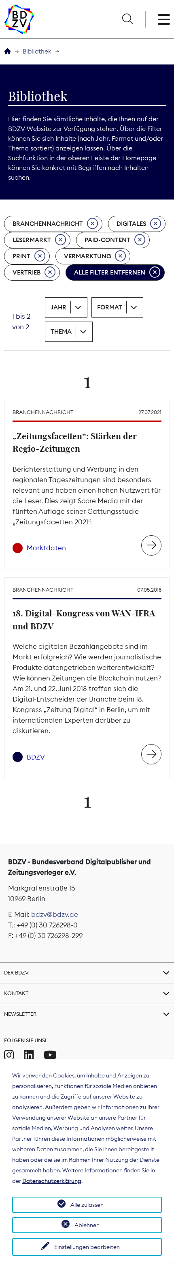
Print (21, 256)
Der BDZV (16, 972)
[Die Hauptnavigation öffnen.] (164, 19)
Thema (61, 331)
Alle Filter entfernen (109, 272)
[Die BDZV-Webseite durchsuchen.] (127, 19)
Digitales (131, 223)
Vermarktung (87, 256)
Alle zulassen (87, 1204)
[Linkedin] (29, 1055)
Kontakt (16, 993)
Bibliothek (37, 51)
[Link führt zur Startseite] (19, 19)
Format (109, 307)
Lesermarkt (32, 240)
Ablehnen (87, 1225)
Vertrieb (26, 272)
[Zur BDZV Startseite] (7, 51)
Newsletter (20, 1014)
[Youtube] (50, 1055)
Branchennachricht (48, 223)
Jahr (58, 307)
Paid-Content (107, 240)
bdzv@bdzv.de (54, 914)
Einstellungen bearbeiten (87, 1247)
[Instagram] (9, 1055)
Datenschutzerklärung (51, 1181)
